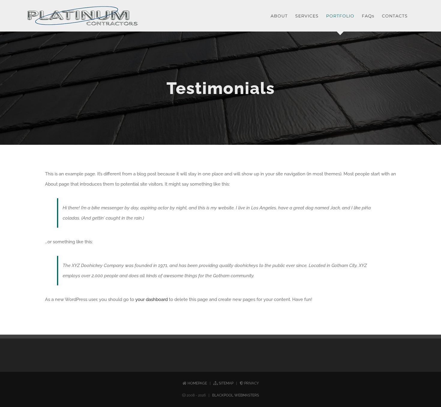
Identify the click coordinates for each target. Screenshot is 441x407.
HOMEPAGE (197, 383)
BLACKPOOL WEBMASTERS (235, 395)
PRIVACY (251, 383)
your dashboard (151, 299)
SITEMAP (226, 383)
